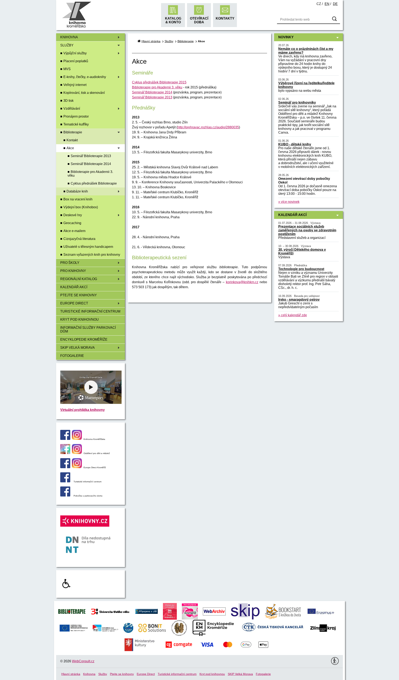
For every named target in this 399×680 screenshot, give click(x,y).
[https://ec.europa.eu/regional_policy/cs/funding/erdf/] (74, 627)
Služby (67, 45)
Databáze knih (77, 191)
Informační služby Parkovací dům (88, 329)
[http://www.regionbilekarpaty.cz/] (128, 627)
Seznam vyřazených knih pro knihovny (91, 254)
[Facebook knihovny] (65, 439)
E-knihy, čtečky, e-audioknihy (84, 77)
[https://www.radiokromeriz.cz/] (190, 611)
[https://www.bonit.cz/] (152, 627)
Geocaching (72, 223)
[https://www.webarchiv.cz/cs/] (214, 611)
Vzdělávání (71, 108)
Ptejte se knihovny (78, 295)
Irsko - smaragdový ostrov (299, 299)
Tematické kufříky (76, 124)
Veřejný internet (74, 85)
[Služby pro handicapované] (66, 588)
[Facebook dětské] (65, 453)
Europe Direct (74, 303)
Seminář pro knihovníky (297, 102)
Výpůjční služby (75, 53)
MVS (67, 69)
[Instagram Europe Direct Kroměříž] (77, 467)
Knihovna (69, 37)
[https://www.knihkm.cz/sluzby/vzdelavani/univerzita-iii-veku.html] (110, 611)
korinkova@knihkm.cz (242, 282)
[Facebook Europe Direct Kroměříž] (65, 467)
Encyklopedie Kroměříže (83, 339)
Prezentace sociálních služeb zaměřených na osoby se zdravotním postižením (307, 230)
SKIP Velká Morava (77, 347)
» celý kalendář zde (292, 315)
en (327, 4)
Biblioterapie (72, 132)
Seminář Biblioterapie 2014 (91, 164)
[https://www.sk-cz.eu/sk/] (105, 627)
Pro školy (69, 262)
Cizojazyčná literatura (79, 239)
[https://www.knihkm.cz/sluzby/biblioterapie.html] (71, 611)
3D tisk (68, 100)
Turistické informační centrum (90, 311)
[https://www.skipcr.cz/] (245, 611)
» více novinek (288, 202)
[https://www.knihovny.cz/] (146, 611)
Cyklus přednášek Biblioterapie (94, 183)
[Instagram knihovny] (77, 439)
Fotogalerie (72, 355)
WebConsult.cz (83, 661)
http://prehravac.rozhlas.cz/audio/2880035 (208, 127)
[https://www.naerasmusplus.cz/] (320, 611)
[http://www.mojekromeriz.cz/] (170, 611)
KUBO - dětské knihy (294, 144)
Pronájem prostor (76, 116)
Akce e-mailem (74, 231)
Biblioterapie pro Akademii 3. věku (90, 173)
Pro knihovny (73, 271)
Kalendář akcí (73, 287)
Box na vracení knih (77, 199)
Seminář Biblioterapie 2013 (91, 156)
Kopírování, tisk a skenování (84, 92)
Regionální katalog (78, 279)
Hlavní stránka (151, 41)
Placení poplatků (75, 61)
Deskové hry (72, 215)
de (335, 4)
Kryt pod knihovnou (79, 319)
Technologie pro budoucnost (301, 269)
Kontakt (72, 140)
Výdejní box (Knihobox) (80, 207)
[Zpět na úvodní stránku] (76, 27)
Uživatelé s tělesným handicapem (88, 246)
